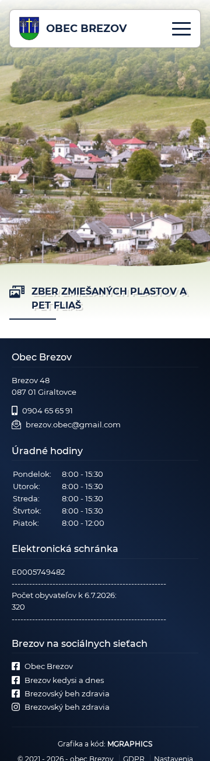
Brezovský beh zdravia (67, 693)
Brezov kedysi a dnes (64, 680)
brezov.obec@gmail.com (73, 424)
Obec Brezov (48, 666)
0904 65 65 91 (47, 410)
